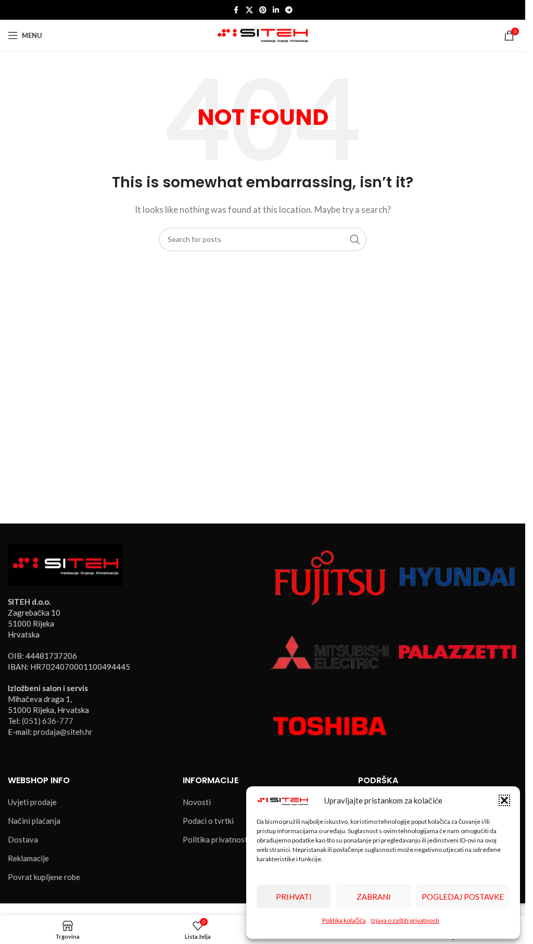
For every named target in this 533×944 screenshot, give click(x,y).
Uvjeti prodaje (32, 802)
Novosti (197, 802)
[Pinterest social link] (263, 10)
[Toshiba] (330, 725)
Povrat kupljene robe (44, 877)
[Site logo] (262, 34)
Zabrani (374, 896)
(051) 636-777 (47, 720)
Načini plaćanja (34, 820)
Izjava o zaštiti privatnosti (405, 920)
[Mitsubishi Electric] (330, 650)
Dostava (23, 839)
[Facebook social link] (236, 10)
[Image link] (65, 564)
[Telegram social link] (289, 10)
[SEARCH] (355, 239)
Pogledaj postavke (463, 896)
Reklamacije (28, 858)
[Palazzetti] (457, 650)
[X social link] (249, 10)
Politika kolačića (344, 920)
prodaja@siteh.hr (63, 731)
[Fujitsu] (330, 576)
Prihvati (294, 896)
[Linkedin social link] (276, 10)
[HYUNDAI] (457, 576)
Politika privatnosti (216, 839)
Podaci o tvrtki (208, 820)
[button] (504, 800)
